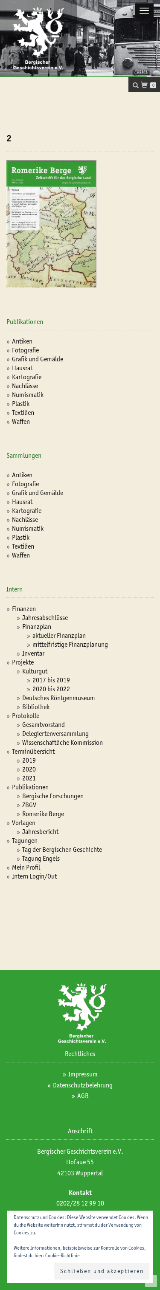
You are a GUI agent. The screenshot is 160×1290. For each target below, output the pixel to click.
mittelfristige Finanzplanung (70, 644)
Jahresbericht (40, 832)
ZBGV (29, 805)
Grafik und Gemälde (37, 359)
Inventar (33, 653)
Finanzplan (36, 626)
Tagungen (25, 841)
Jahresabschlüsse (45, 618)
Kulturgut (34, 671)
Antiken (22, 341)
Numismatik (28, 395)
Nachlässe (25, 386)
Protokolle (25, 716)
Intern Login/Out (34, 876)
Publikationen (30, 787)
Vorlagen (23, 823)
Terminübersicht (33, 751)
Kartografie (26, 377)
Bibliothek (35, 707)
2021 (29, 778)
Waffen (21, 421)
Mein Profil (26, 867)
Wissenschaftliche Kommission (62, 742)
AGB (83, 1096)
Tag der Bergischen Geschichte (62, 849)
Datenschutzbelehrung (83, 1085)
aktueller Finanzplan (59, 635)
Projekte (23, 662)
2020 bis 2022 (51, 689)
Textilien (23, 412)
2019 (29, 760)
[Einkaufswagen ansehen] (146, 86)
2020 (29, 769)
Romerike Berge (43, 814)
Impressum (83, 1074)
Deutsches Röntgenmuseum (58, 698)
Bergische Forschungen (53, 796)
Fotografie (25, 350)
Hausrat (22, 368)
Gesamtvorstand (43, 725)
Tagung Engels (41, 858)
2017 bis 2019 (51, 680)
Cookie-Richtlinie (62, 1255)
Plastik (20, 404)
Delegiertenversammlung (55, 733)
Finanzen (24, 609)
